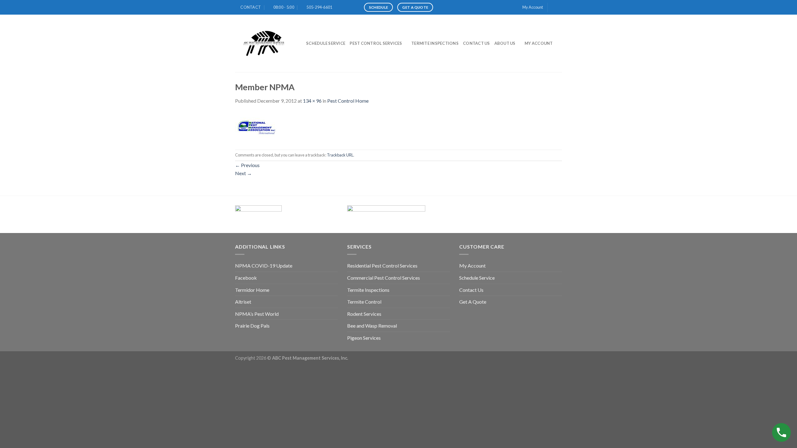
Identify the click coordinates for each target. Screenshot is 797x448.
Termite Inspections (435, 43)
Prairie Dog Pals (252, 326)
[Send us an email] (559, 7)
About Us (505, 43)
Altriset (243, 302)
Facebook (246, 278)
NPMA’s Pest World (257, 314)
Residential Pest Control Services (382, 265)
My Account (532, 7)
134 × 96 (312, 101)
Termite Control (364, 302)
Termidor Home (252, 290)
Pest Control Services (376, 43)
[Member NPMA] (256, 126)
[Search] (559, 43)
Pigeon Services (364, 338)
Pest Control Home (348, 101)
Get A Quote (472, 302)
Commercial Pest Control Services (383, 278)
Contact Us (476, 43)
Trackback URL (340, 154)
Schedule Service (325, 43)
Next (243, 173)
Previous (247, 165)
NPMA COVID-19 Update (263, 265)
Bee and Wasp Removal (372, 326)
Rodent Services (364, 314)
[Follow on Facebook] (553, 7)
